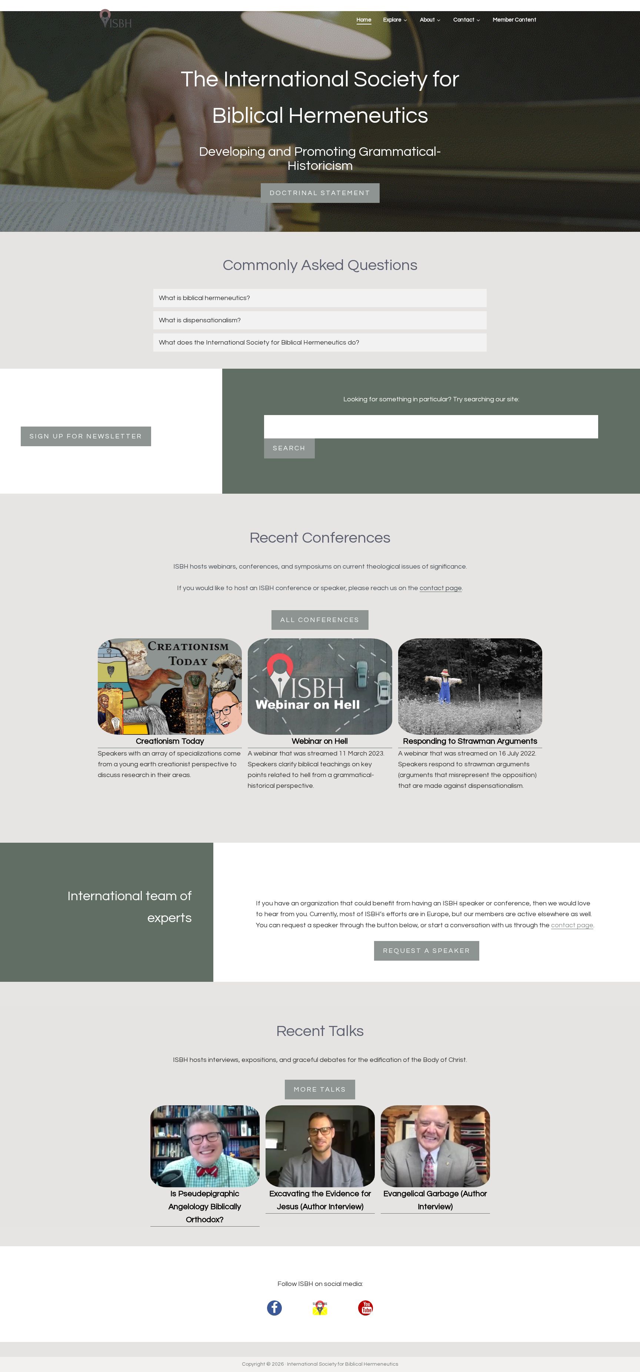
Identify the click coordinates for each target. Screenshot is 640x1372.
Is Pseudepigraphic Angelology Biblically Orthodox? (205, 1207)
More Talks (320, 1089)
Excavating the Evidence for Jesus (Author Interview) (320, 1200)
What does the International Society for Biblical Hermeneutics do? (259, 342)
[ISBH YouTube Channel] (365, 1308)
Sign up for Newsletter (86, 436)
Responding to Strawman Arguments (470, 741)
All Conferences (320, 620)
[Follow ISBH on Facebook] (274, 1308)
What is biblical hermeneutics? (204, 298)
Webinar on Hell (320, 741)
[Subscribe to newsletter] (320, 1308)
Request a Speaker (426, 950)
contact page (441, 588)
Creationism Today (170, 741)
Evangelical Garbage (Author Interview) (435, 1200)
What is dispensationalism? (200, 320)
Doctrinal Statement (320, 193)
